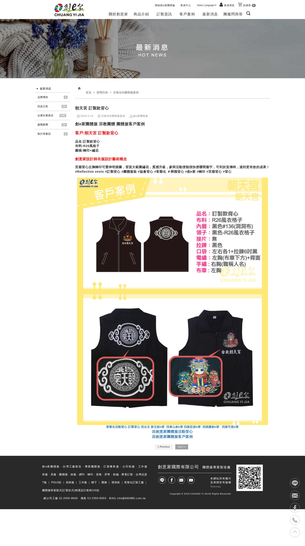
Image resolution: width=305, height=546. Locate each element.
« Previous (164, 447)
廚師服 (70, 482)
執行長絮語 (44, 133)
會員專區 (229, 5)
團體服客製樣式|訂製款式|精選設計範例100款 (71, 490)
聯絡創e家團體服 (165, 5)
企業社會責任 (45, 115)
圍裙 (104, 482)
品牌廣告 (43, 97)
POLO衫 (56, 482)
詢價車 (248, 5)
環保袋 (116, 482)
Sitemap (215, 486)
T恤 (44, 482)
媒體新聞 (43, 124)
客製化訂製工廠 (134, 482)
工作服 (83, 482)
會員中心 (185, 5)
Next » (181, 447)
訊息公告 (43, 106)
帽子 (94, 482)
